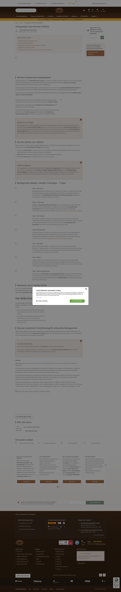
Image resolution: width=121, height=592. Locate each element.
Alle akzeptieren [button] (77, 301)
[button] (42, 301)
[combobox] (86, 289)
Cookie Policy (39, 297)
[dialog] (60, 296)
